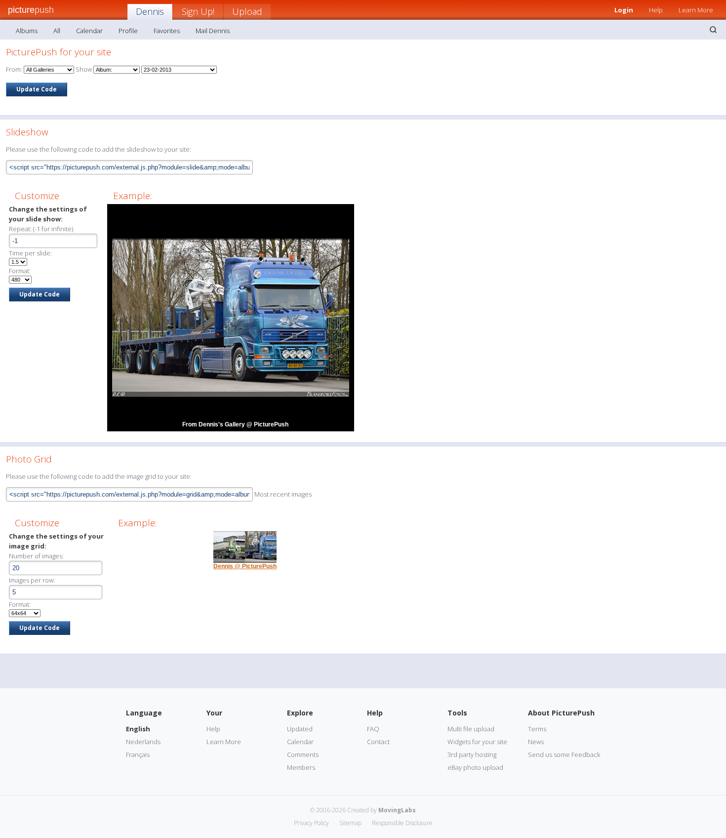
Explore (300, 712)
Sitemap (350, 823)
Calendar (89, 30)
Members (301, 767)
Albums (27, 30)
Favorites (167, 30)
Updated (300, 728)
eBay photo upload (475, 767)
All (56, 30)
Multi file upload (470, 728)
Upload (247, 11)
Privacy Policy (311, 823)
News (536, 741)
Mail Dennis (213, 30)
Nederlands (143, 741)
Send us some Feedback (564, 754)
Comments (303, 754)
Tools (457, 712)
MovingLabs (397, 810)
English (138, 728)
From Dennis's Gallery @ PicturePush (235, 424)
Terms (537, 728)
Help (656, 9)
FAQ (373, 728)
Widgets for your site (477, 741)
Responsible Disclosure (402, 823)
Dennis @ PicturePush (245, 566)
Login (623, 9)
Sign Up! (198, 11)
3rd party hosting (471, 754)
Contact (378, 741)
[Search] (713, 30)
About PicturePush (561, 712)
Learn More (696, 9)
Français (138, 754)
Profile (128, 30)
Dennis (150, 11)
